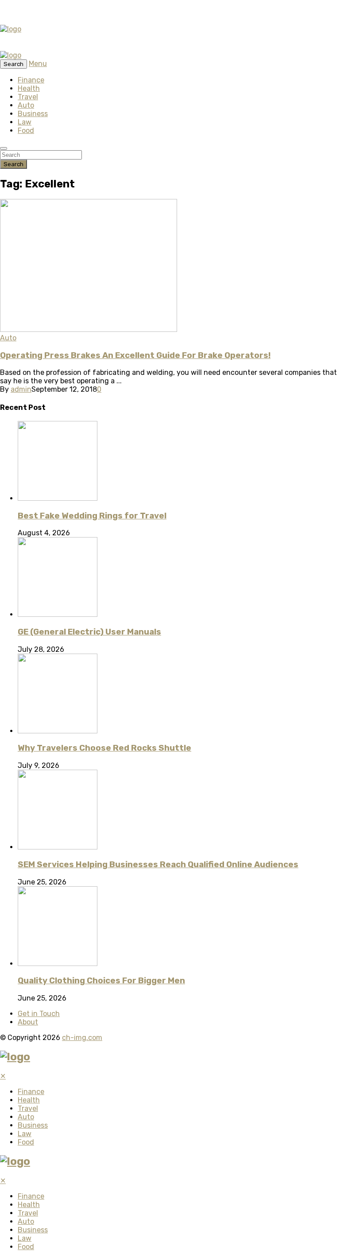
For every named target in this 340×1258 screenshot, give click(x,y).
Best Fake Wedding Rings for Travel (92, 516)
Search (13, 164)
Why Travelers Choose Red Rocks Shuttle (104, 748)
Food (26, 130)
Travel (28, 97)
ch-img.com (82, 1037)
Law (24, 122)
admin (21, 389)
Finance (31, 80)
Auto (26, 105)
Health (29, 88)
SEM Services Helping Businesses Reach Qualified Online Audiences (158, 864)
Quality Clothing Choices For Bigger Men (101, 980)
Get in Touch (39, 1013)
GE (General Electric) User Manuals (89, 632)
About (28, 1022)
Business (33, 113)
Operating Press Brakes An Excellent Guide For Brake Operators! (135, 355)
